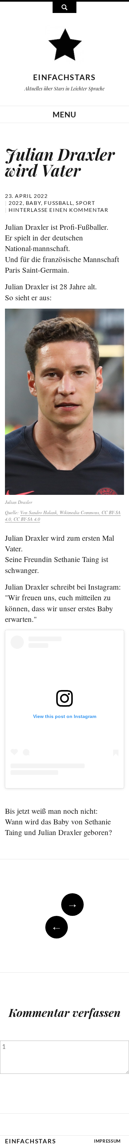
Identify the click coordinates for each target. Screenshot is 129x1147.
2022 (15, 203)
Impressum (107, 1141)
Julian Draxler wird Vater (60, 162)
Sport (85, 203)
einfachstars (64, 77)
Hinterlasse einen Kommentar (58, 210)
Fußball (58, 203)
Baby (33, 203)
